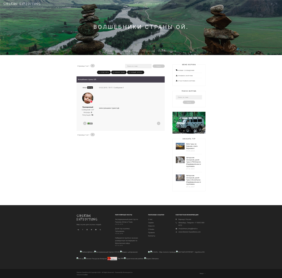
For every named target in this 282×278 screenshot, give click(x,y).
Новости (151, 226)
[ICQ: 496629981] (90, 123)
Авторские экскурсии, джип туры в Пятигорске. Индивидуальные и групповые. (193, 162)
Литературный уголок (130, 51)
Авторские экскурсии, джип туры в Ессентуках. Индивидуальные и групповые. (193, 180)
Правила (151, 232)
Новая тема (119, 72)
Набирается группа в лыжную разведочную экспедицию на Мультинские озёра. (126, 240)
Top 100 (121, 258)
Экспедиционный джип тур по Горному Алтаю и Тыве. (126, 220)
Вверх (202, 273)
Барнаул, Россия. (184, 219)
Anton (87, 87)
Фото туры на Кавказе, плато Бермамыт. (192, 146)
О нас (150, 219)
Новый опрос (136, 72)
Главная (109, 51)
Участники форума (186, 81)
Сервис (151, 223)
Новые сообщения (186, 70)
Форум (117, 51)
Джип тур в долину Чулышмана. (122, 230)
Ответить (104, 72)
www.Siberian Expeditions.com (189, 232)
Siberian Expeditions (22, 4)
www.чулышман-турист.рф (109, 108)
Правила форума (185, 75)
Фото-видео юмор (148, 51)
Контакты (151, 236)
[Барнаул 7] (149, 252)
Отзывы (151, 229)
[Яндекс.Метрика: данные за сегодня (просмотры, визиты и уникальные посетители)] (151, 258)
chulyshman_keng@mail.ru (188, 228)
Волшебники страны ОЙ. (167, 51)
